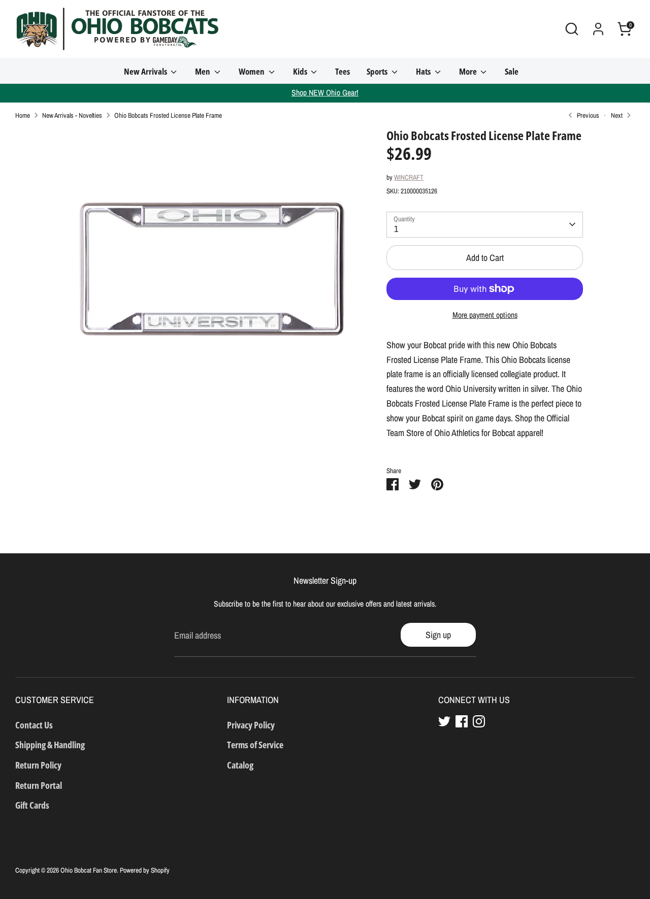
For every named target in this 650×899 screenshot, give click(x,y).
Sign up (438, 634)
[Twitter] (444, 721)
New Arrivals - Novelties (72, 115)
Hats (424, 71)
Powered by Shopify (145, 870)
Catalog (240, 765)
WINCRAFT (409, 177)
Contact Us (34, 725)
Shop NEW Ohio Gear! (325, 92)
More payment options (484, 315)
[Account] (598, 29)
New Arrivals (146, 71)
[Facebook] (462, 721)
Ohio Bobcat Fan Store (88, 870)
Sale (511, 71)
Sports (378, 71)
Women (252, 71)
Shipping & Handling (50, 745)
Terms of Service (255, 745)
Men (203, 71)
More (468, 71)
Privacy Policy (251, 725)
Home (22, 115)
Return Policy (38, 765)
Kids (301, 71)
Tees (342, 71)
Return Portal (38, 785)
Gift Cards (32, 805)
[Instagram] (479, 721)
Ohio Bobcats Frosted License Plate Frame (168, 115)
